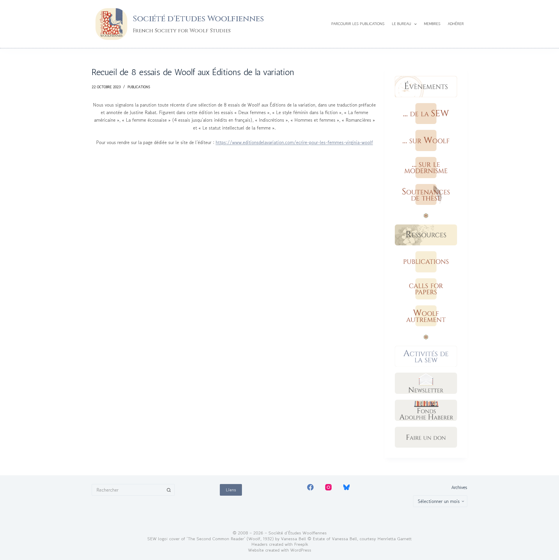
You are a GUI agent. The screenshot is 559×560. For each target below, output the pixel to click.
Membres (432, 23)
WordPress (300, 550)
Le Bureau (401, 23)
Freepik (301, 544)
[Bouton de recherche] (169, 490)
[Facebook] (310, 487)
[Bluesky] (346, 487)
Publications (139, 86)
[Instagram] (328, 487)
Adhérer (456, 23)
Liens (231, 490)
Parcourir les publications (358, 23)
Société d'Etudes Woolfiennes (198, 18)
